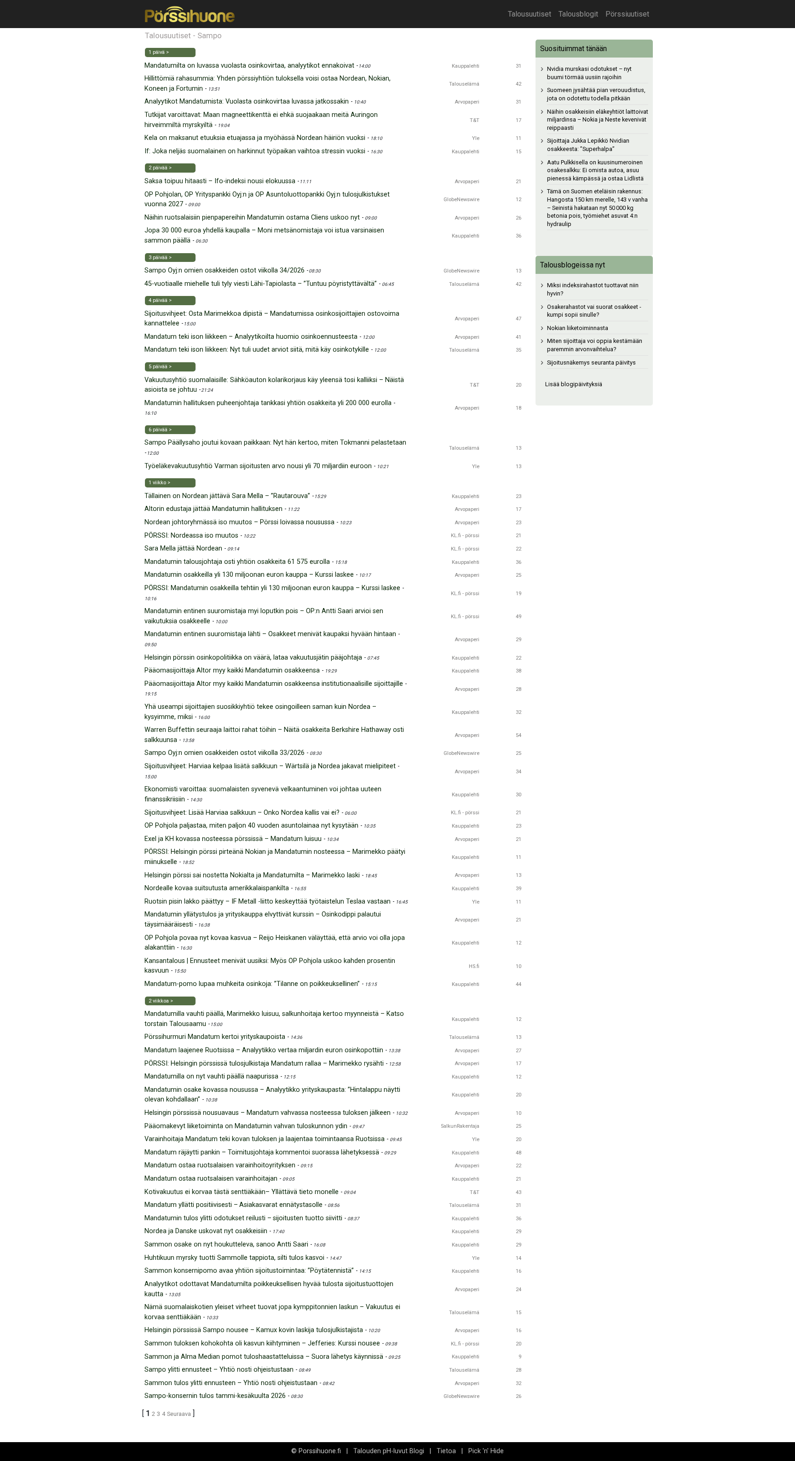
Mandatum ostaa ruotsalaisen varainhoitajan (210, 1179)
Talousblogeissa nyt (572, 265)
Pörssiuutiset (627, 14)
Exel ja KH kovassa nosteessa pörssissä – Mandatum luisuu (233, 839)
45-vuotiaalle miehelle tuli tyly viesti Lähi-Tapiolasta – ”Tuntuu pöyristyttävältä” (260, 284)
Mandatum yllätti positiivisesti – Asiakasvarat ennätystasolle (233, 1205)
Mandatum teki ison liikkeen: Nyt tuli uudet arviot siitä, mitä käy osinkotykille (256, 350)
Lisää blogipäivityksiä (573, 384)
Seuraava (179, 1413)
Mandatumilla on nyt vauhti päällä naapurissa (211, 1076)
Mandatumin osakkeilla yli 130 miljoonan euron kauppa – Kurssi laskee (249, 575)
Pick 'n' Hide (486, 1451)
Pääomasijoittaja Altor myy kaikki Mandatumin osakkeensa (232, 670)
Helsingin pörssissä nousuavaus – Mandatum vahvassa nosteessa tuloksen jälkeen (267, 1113)
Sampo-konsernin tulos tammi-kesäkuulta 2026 (215, 1396)
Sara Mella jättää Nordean (183, 548)
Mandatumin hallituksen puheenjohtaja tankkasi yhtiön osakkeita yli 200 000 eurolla (268, 403)
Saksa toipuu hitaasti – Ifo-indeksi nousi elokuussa (219, 181)
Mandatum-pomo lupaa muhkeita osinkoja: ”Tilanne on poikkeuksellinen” (252, 984)
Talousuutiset (529, 14)
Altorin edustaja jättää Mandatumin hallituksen (213, 509)
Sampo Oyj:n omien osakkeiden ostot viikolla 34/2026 (224, 270)
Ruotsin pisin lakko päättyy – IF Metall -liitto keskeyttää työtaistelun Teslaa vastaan (267, 901)
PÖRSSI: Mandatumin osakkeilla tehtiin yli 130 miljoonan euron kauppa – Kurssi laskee (272, 588)
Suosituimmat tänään (573, 48)
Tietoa (446, 1451)
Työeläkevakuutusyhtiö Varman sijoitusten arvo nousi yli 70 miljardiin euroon (258, 466)
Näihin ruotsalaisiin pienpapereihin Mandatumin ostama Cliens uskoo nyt (252, 217)
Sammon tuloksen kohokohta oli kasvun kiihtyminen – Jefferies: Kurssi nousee (262, 1343)
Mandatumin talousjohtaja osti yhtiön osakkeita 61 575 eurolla (237, 562)
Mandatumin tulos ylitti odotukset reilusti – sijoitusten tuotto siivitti (243, 1218)
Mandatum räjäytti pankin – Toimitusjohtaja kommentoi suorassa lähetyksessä (261, 1152)
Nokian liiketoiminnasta (577, 328)
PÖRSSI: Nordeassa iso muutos (191, 535)
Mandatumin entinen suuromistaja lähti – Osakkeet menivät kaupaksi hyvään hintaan (270, 634)
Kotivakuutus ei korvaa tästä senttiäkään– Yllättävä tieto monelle (241, 1192)
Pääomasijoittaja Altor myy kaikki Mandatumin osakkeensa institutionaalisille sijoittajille (273, 684)
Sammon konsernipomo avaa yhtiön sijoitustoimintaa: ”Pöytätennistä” (249, 1271)
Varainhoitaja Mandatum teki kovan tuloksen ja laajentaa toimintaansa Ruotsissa (264, 1139)
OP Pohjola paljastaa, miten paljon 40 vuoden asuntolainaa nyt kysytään (251, 825)
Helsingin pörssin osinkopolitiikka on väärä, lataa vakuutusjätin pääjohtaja (253, 657)
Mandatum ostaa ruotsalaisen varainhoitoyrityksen (219, 1165)
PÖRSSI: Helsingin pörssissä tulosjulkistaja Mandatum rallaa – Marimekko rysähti (264, 1063)
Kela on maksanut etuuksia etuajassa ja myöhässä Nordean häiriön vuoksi (254, 138)
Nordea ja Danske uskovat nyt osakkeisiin (205, 1231)
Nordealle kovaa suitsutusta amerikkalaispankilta (216, 888)
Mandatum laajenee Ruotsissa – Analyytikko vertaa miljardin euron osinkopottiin (263, 1050)
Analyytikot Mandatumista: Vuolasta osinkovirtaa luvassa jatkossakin (246, 101)
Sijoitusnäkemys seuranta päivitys (591, 362)
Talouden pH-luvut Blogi (388, 1451)
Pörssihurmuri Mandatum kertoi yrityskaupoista (214, 1037)
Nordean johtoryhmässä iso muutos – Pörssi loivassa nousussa (239, 522)
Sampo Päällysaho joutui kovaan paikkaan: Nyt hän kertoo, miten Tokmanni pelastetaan (275, 442)
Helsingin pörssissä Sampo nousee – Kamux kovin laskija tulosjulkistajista (253, 1330)
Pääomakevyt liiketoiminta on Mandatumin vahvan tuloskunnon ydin (245, 1126)
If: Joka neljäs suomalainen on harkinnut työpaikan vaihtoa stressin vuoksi (254, 151)
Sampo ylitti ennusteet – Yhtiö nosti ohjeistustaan (219, 1370)
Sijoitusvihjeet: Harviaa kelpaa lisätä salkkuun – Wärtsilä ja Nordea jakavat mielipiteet (270, 766)
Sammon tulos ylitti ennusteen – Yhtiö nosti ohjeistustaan (230, 1383)
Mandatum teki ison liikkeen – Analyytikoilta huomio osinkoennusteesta (250, 337)
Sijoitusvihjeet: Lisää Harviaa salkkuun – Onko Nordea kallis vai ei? (242, 813)
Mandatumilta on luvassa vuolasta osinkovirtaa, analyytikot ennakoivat (249, 66)
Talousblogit (578, 14)
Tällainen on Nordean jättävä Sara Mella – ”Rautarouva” (227, 496)
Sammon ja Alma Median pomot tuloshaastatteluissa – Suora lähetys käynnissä (263, 1357)
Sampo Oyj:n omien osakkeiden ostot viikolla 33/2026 (224, 753)
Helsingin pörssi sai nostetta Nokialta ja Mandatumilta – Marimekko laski (252, 875)
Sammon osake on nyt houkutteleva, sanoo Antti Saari (226, 1244)
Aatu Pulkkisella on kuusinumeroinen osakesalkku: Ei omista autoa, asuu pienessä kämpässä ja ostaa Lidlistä (595, 170)
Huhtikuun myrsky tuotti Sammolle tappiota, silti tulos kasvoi (234, 1258)
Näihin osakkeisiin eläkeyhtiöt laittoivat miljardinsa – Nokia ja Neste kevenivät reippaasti (597, 119)
